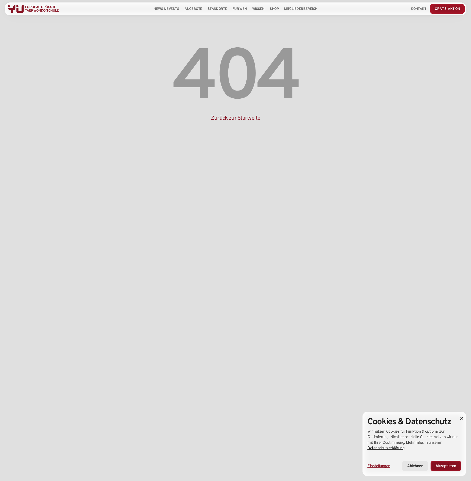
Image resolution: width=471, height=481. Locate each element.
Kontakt (418, 9)
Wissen (258, 9)
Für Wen (240, 9)
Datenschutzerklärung (385, 447)
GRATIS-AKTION (447, 9)
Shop (274, 9)
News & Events (166, 9)
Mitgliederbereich (300, 9)
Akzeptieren (445, 465)
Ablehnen (415, 465)
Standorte (217, 9)
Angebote (193, 9)
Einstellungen (378, 465)
